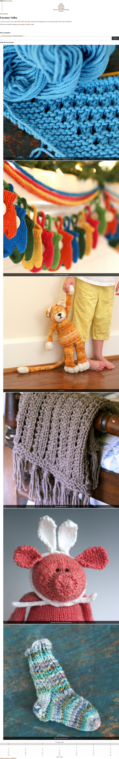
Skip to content (8, 0)
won (2, 21)
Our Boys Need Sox (6, 35)
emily (32, 24)
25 (8, 755)
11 (8, 750)
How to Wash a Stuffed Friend (61, 9)
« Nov (57, 756)
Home (61, 3)
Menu (2, 0)
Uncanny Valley (9, 21)
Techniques (61, 8)
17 (110, 750)
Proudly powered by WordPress (8, 758)
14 (59, 750)
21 (59, 752)
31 (110, 755)
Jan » (61, 756)
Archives (61, 11)
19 (25, 752)
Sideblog (15, 24)
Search (115, 38)
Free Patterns (61, 6)
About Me (61, 5)
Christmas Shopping (18, 35)
